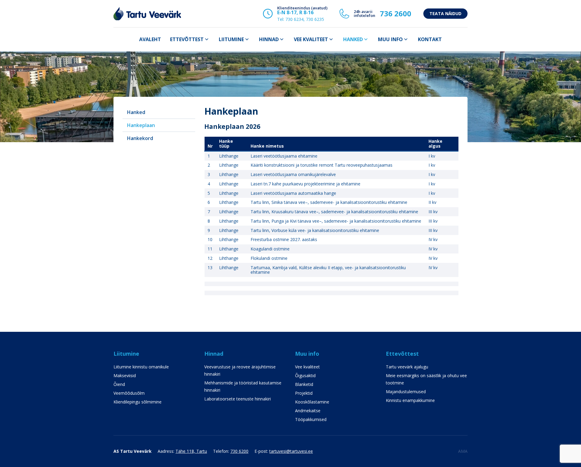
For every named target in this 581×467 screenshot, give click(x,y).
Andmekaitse (307, 410)
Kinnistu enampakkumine (410, 400)
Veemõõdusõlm (129, 393)
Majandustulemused (406, 391)
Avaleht (150, 39)
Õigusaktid (305, 375)
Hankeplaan (141, 125)
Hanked (353, 39)
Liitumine (231, 39)
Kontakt (430, 39)
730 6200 (239, 451)
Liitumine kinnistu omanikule (141, 367)
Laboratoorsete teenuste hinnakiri (237, 399)
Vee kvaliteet (311, 39)
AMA (463, 451)
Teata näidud (445, 13)
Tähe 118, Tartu (191, 451)
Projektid (304, 393)
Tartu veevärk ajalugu (407, 367)
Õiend (119, 384)
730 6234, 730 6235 (304, 19)
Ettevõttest (187, 39)
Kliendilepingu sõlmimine (137, 402)
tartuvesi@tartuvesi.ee (291, 451)
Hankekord (140, 138)
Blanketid (304, 384)
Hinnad (269, 39)
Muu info (390, 39)
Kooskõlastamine (312, 402)
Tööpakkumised (311, 419)
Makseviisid (124, 375)
